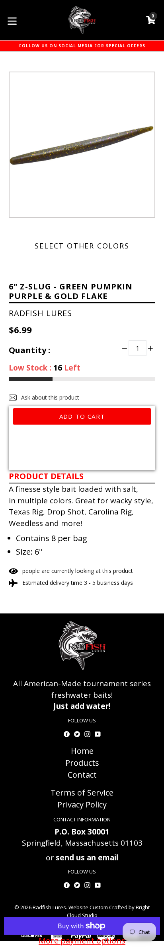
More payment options (82, 940)
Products (82, 762)
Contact (82, 774)
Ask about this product (49, 397)
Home (82, 750)
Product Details (46, 476)
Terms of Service (82, 792)
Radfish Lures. (50, 907)
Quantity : (29, 350)
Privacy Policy (82, 804)
